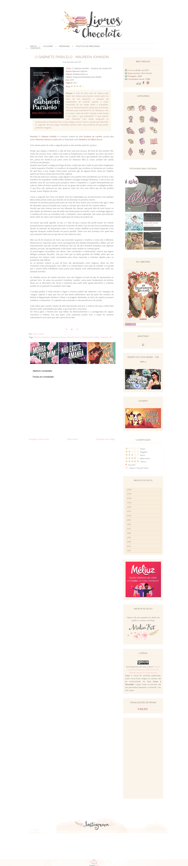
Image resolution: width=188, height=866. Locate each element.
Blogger (97, 865)
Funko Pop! (153, 152)
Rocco (78, 337)
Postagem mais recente (39, 439)
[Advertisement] (143, 758)
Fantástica (46, 337)
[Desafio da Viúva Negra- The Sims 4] (143, 389)
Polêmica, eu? (153, 130)
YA (110, 337)
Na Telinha (142, 119)
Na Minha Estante (153, 141)
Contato (35, 48)
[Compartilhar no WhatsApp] (77, 329)
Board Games (153, 119)
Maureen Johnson (58, 337)
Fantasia (37, 337)
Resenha (70, 337)
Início (33, 46)
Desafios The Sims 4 (130, 152)
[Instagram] (148, 84)
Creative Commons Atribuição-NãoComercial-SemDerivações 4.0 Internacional (143, 670)
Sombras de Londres (90, 337)
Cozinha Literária (130, 130)
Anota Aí (130, 141)
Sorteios (153, 108)
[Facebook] (143, 84)
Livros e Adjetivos (142, 141)
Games (130, 119)
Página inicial (72, 439)
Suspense (104, 337)
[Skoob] (140, 84)
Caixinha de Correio (130, 108)
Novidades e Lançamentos (142, 130)
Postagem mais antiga (105, 439)
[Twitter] (137, 84)
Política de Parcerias (88, 46)
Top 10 (142, 152)
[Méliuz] (143, 597)
